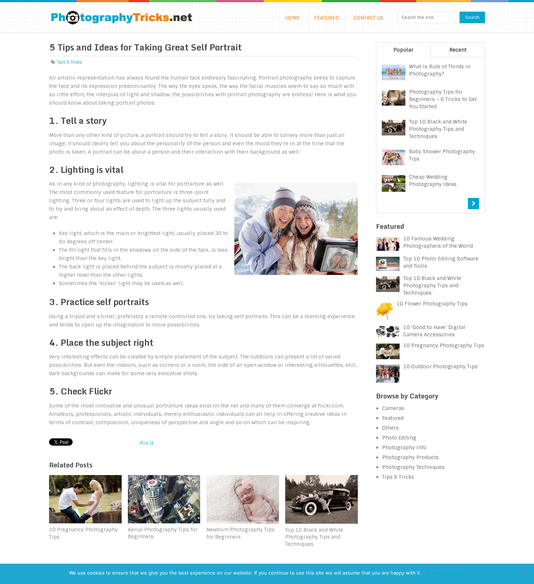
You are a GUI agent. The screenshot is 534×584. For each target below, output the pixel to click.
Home (292, 18)
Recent (457, 49)
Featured (326, 18)
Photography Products (410, 457)
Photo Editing (399, 437)
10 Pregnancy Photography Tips (443, 345)
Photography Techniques (413, 467)
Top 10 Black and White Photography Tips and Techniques (432, 285)
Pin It (146, 443)
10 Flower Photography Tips (432, 303)
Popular (403, 49)
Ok (428, 573)
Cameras (393, 408)
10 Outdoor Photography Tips (440, 366)
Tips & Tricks (69, 62)
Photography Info (404, 447)
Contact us (368, 18)
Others (390, 428)
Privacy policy (450, 573)
